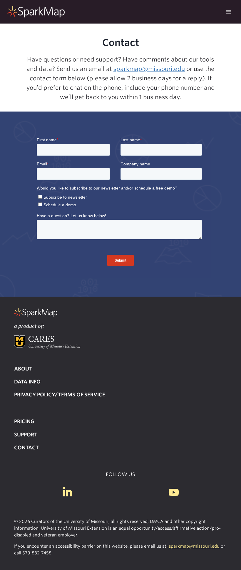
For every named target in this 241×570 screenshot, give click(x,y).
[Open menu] (228, 11)
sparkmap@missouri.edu (149, 68)
